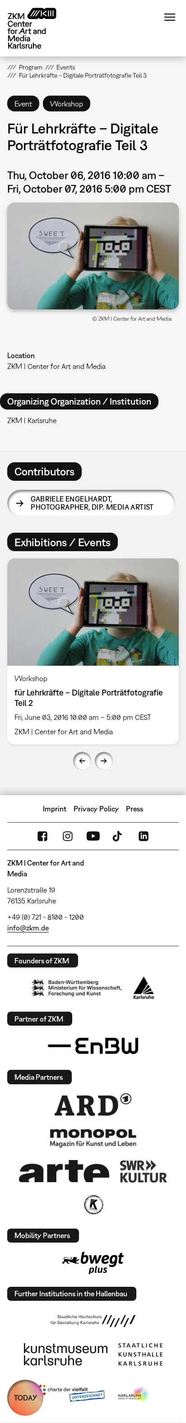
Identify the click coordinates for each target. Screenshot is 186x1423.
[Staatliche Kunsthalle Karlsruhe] (140, 1354)
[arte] (64, 1171)
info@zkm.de (28, 928)
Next (104, 761)
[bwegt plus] (93, 1263)
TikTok (118, 836)
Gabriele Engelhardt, (92, 503)
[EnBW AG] (93, 1046)
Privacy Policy (96, 809)
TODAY (25, 1398)
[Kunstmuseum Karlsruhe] (65, 1354)
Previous (82, 761)
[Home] (38, 28)
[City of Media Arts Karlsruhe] (134, 1395)
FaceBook (42, 836)
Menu (170, 17)
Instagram (68, 836)
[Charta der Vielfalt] (69, 1395)
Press (134, 809)
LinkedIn (144, 836)
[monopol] (93, 1137)
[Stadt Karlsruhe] (144, 987)
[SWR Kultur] (143, 1171)
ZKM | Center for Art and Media (56, 366)
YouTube (93, 836)
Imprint (54, 809)
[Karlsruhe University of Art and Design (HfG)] (93, 1321)
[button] (92, 256)
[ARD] (93, 1104)
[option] (93, 651)
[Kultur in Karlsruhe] (93, 1204)
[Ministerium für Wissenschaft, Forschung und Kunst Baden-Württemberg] (77, 988)
